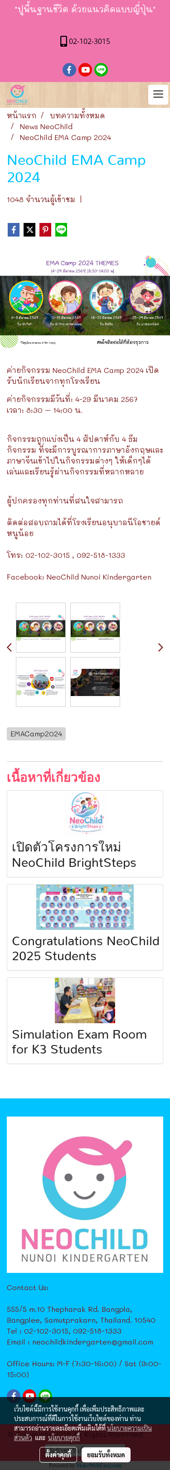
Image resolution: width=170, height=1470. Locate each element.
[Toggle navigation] (158, 95)
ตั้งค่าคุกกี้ (58, 1455)
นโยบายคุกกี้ (64, 1437)
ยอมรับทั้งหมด (106, 1455)
